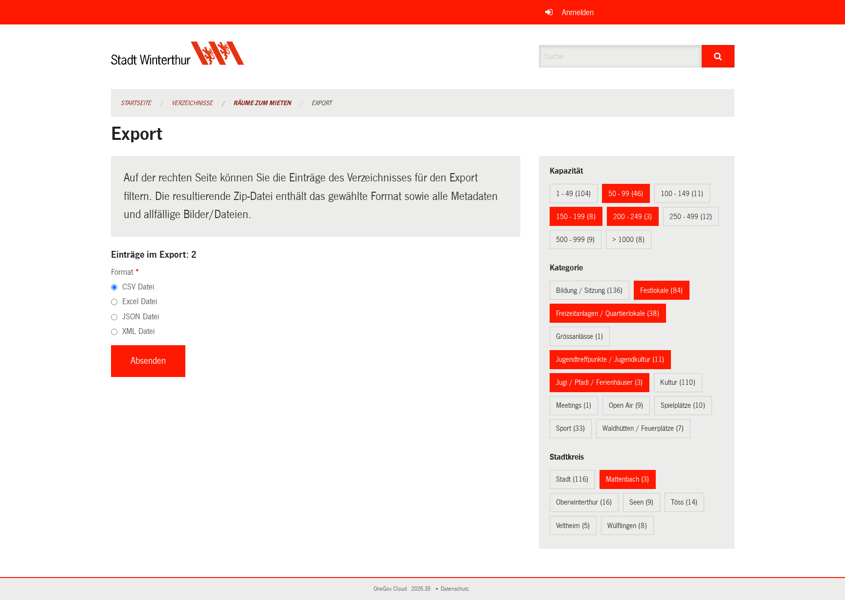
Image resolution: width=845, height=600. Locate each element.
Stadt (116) (572, 479)
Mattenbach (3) (627, 479)
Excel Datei (139, 301)
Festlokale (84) (661, 290)
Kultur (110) (677, 382)
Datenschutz (456, 589)
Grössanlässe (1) (579, 336)
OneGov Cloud (392, 589)
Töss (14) (684, 502)
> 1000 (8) (628, 240)
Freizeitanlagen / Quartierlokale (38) (607, 313)
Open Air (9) (626, 405)
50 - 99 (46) (625, 194)
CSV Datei (138, 287)
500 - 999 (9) (575, 240)
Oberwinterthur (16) (584, 502)
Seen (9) (641, 502)
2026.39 (421, 589)
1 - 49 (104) (573, 194)
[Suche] (718, 56)
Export (321, 103)
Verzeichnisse (192, 103)
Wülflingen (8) (627, 526)
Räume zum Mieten (262, 103)
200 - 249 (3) (632, 217)
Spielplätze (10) (683, 405)
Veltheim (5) (573, 526)
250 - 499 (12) (690, 217)
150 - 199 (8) (576, 217)
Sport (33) (570, 428)
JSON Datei (140, 316)
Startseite (136, 103)
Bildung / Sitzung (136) (589, 290)
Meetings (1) (573, 405)
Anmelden (578, 12)
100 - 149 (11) (682, 194)
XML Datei (138, 331)
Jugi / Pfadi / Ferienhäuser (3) (599, 382)
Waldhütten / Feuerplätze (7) (643, 428)
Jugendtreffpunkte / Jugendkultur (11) (610, 359)
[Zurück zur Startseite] (178, 61)
